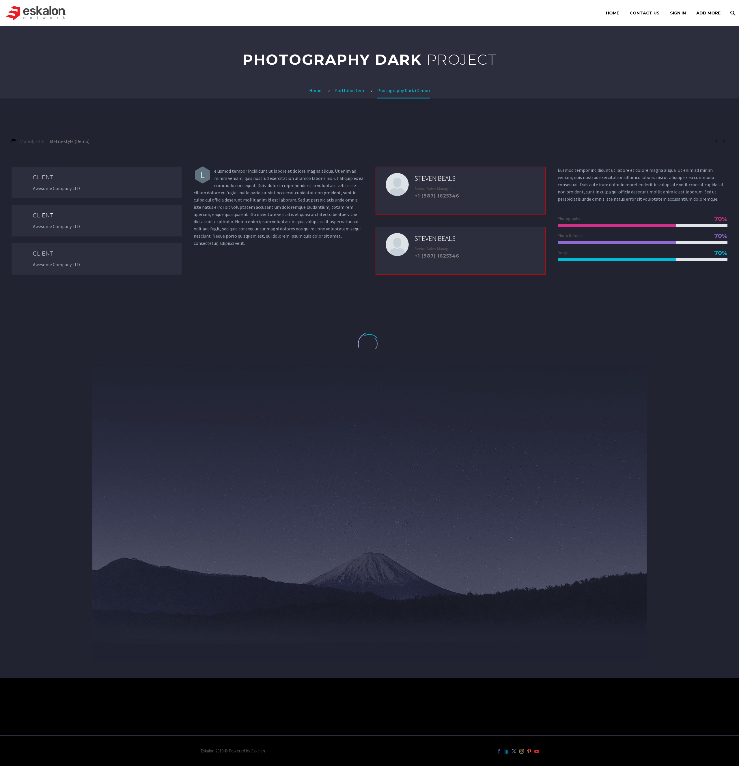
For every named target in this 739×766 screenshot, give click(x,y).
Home (612, 13)
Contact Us (645, 13)
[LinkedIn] (506, 751)
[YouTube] (536, 751)
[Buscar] (732, 13)
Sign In (678, 13)
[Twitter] (514, 751)
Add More (708, 13)
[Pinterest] (529, 751)
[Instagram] (521, 751)
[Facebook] (499, 751)
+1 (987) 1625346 (437, 196)
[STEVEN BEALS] (460, 190)
